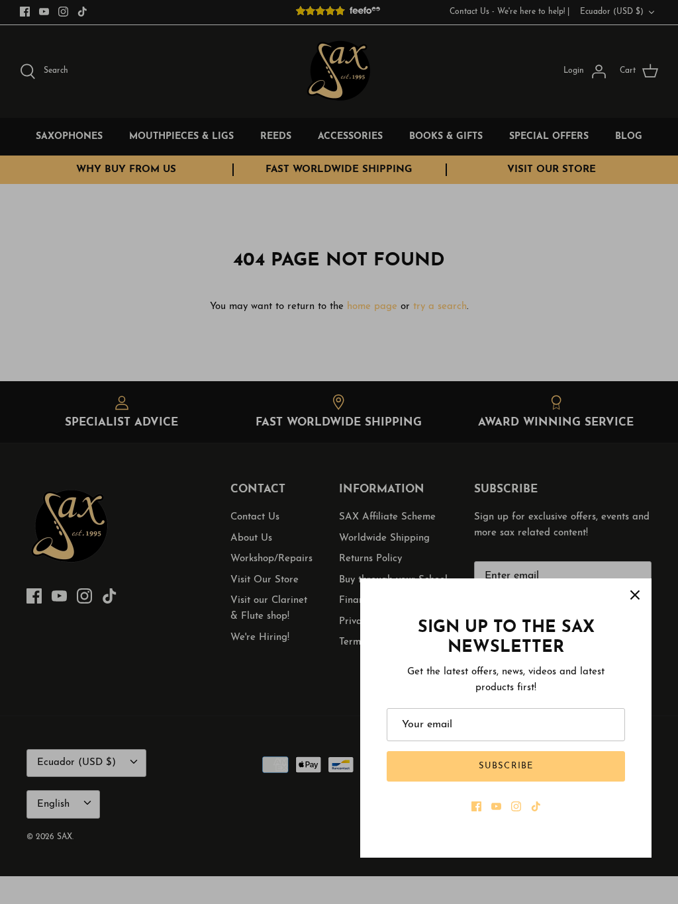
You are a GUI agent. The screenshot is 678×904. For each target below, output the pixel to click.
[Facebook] (476, 806)
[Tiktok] (536, 806)
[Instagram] (516, 806)
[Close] (635, 595)
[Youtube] (496, 806)
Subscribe (505, 766)
